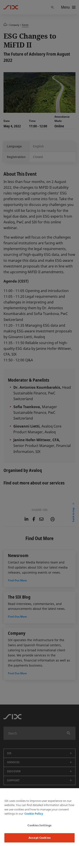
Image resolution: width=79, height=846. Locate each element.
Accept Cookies (39, 838)
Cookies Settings (39, 825)
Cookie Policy (33, 814)
